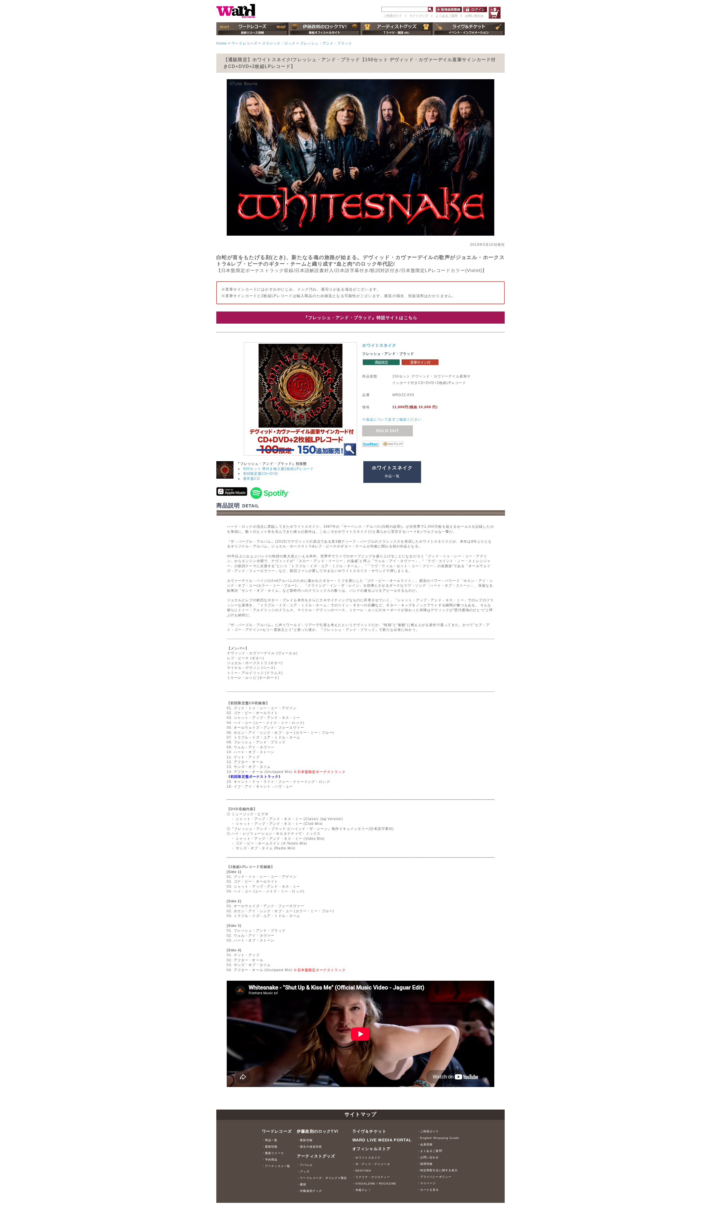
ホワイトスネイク (379, 345)
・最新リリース (273, 1153)
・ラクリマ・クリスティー (371, 1177)
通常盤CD (251, 478)
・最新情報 (270, 1146)
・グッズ (303, 1171)
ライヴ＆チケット (369, 1131)
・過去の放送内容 (309, 1146)
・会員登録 (425, 1144)
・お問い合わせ (428, 1157)
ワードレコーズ (277, 1131)
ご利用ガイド (392, 15)
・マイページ (426, 1183)
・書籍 (301, 1184)
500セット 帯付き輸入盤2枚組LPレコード (278, 468)
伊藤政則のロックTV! (318, 1131)
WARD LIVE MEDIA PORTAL (382, 1140)
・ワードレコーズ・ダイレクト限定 (322, 1177)
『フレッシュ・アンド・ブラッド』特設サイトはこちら (360, 317)
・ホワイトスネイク (366, 1157)
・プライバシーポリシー (434, 1176)
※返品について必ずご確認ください (392, 419)
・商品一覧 (270, 1140)
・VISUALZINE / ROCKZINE (374, 1183)
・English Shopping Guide (438, 1137)
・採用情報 (425, 1163)
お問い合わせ (474, 15)
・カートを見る (428, 1189)
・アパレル (305, 1164)
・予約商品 (270, 1159)
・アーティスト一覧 (276, 1166)
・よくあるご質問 (429, 1150)
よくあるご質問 (446, 15)
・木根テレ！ (361, 1190)
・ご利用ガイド (428, 1131)
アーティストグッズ (316, 1156)
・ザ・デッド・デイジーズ (371, 1164)
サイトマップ (419, 15)
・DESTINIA (361, 1170)
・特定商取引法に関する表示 (437, 1170)
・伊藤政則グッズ (309, 1190)
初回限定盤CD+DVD (260, 473)
